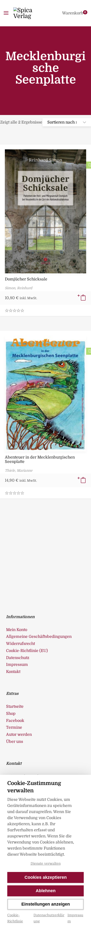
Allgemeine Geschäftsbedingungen (39, 636)
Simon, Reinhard (18, 288)
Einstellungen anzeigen (45, 904)
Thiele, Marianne (19, 470)
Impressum (75, 918)
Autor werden (19, 734)
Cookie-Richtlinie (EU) (27, 651)
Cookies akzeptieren (46, 877)
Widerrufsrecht (20, 643)
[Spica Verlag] (29, 13)
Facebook (15, 720)
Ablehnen (46, 890)
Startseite (15, 706)
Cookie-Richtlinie (15, 918)
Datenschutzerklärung (48, 918)
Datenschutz (17, 658)
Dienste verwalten (46, 863)
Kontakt (13, 672)
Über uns (14, 741)
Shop (11, 713)
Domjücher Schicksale (26, 279)
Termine (14, 727)
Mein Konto (16, 630)
